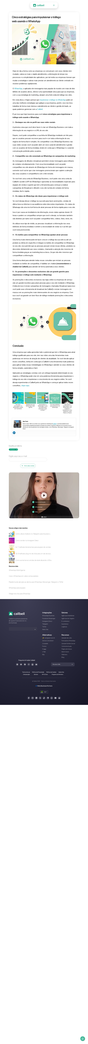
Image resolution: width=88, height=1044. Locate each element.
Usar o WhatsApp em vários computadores (23, 576)
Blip (43, 654)
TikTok (44, 627)
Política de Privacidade (38, 672)
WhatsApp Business (48, 615)
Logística (64, 627)
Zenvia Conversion (48, 641)
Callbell (54, 423)
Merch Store (65, 652)
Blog (63, 657)
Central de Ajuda (67, 646)
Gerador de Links (67, 638)
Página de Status (67, 649)
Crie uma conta (29, 465)
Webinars (64, 654)
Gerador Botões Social (68, 643)
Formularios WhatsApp (68, 641)
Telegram (45, 624)
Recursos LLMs (56, 664)
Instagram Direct (47, 621)
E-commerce (65, 621)
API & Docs (45, 674)
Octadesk (45, 643)
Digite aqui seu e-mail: (18, 456)
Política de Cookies (51, 672)
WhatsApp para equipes (17, 588)
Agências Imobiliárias (68, 615)
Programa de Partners (57, 674)
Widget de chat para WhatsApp (19, 594)
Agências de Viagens (68, 618)
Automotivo (65, 624)
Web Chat (45, 629)
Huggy (44, 649)
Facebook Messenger (48, 618)
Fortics (44, 646)
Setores (36, 674)
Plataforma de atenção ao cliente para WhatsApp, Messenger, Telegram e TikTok (36, 582)
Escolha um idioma (15, 446)
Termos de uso (26, 672)
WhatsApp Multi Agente (17, 570)
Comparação (26, 674)
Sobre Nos (61, 672)
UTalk (44, 652)
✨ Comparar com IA (48, 638)
